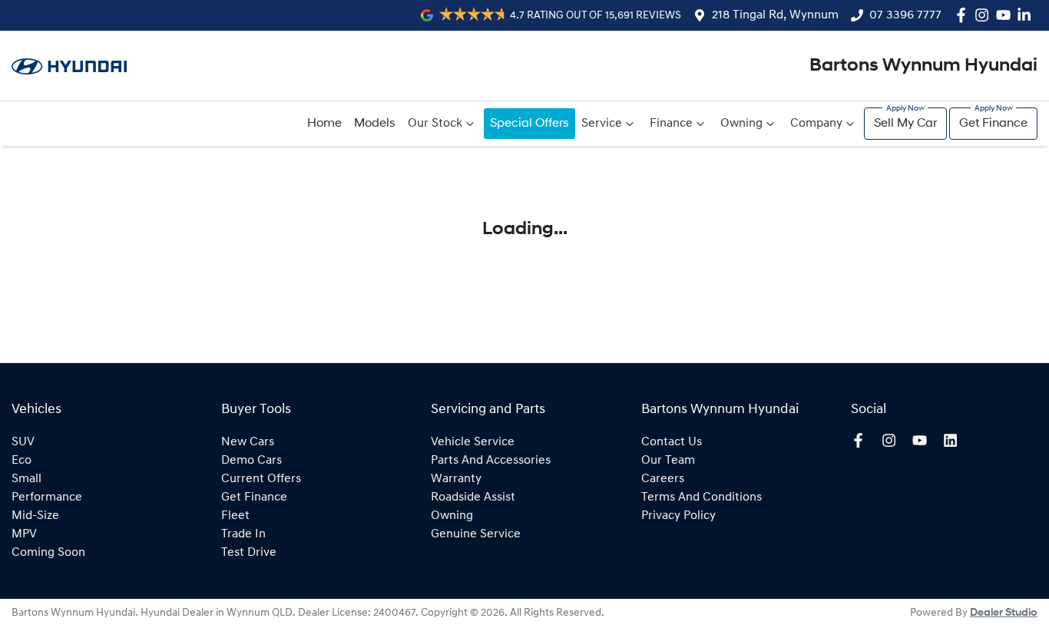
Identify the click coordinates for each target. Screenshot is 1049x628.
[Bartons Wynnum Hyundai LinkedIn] (1027, 15)
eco (21, 460)
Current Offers (261, 479)
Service (601, 123)
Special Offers (529, 123)
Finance (671, 123)
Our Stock (435, 123)
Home (324, 123)
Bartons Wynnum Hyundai (923, 66)
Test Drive (248, 553)
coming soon (48, 553)
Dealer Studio (1003, 613)
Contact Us (671, 442)
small (26, 479)
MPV (24, 534)
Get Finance (993, 123)
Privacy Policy (678, 516)
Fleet (235, 516)
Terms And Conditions (701, 497)
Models (374, 123)
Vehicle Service (473, 442)
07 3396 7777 (905, 15)
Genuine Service (476, 534)
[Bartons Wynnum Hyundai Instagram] (985, 15)
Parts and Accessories (491, 460)
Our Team (668, 460)
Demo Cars (251, 460)
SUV (23, 442)
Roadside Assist (473, 497)
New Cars (247, 442)
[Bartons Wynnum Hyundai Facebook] (964, 15)
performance (47, 497)
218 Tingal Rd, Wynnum (775, 15)
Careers (662, 479)
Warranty (456, 479)
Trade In (243, 534)
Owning (741, 123)
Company (816, 123)
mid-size (35, 516)
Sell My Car (905, 123)
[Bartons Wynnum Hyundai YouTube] (1006, 15)
